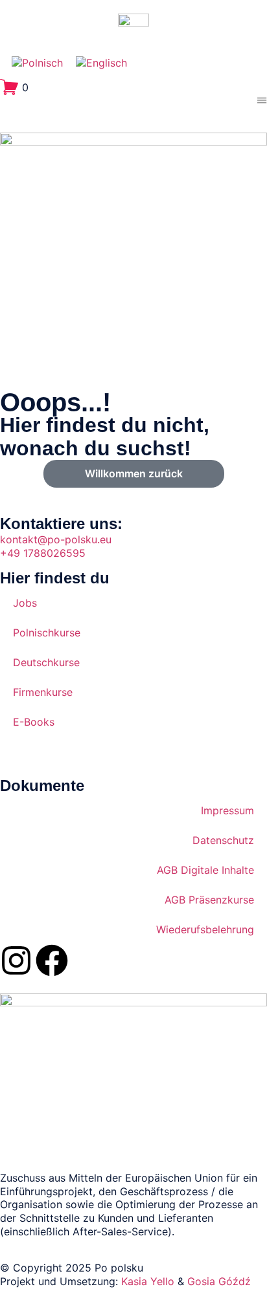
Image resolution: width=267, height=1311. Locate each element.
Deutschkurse (46, 662)
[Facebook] (52, 960)
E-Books (33, 721)
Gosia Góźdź (219, 1281)
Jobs (25, 602)
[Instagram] (16, 960)
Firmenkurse (43, 692)
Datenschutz (223, 840)
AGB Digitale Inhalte (205, 869)
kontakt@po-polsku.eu (55, 539)
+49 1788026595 (43, 553)
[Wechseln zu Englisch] (101, 63)
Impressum (227, 810)
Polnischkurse (46, 632)
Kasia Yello (147, 1281)
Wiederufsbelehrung (205, 929)
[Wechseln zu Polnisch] (37, 63)
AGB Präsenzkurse (209, 899)
